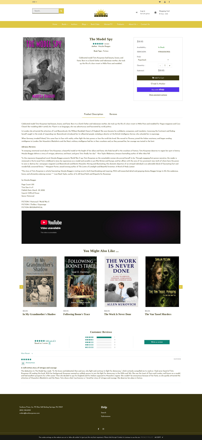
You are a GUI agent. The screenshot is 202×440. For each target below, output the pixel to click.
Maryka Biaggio (30, 180)
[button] (98, 44)
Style (139, 57)
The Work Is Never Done (117, 314)
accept (159, 437)
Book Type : (98, 51)
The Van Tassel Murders (158, 314)
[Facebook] (169, 2)
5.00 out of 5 (51, 341)
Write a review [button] (157, 342)
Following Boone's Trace (76, 314)
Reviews (113, 114)
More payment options (158, 95)
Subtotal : (141, 71)
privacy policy (147, 437)
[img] (26, 359)
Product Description (93, 114)
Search (103, 413)
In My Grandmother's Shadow (39, 314)
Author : (95, 46)
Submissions (105, 416)
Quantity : (141, 65)
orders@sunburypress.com (29, 413)
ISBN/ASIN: (141, 52)
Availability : (141, 47)
